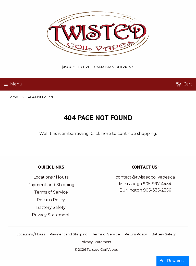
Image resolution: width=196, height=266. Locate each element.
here (106, 133)
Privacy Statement (51, 214)
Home (13, 97)
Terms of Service (51, 192)
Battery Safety (51, 207)
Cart (187, 84)
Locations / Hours (50, 177)
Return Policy (51, 199)
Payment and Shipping (51, 184)
